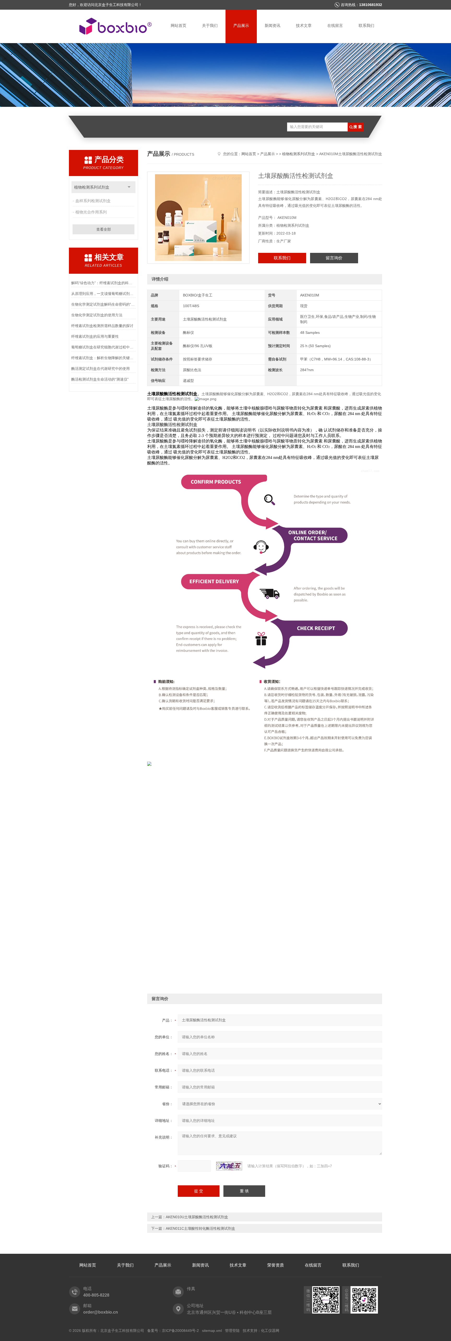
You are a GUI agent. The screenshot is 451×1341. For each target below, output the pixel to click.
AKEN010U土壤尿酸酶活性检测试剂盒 (197, 1217)
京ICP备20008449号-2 (180, 1330)
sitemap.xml (212, 1330)
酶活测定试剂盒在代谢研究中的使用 (100, 368)
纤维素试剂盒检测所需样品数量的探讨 (102, 326)
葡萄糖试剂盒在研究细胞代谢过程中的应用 (103, 347)
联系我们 (366, 25)
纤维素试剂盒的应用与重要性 (95, 336)
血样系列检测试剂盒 (93, 201)
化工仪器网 (270, 1330)
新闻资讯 (272, 25)
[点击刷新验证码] (229, 1166)
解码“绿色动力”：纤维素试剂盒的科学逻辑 (103, 283)
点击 (129, 187)
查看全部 (103, 229)
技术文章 (304, 25)
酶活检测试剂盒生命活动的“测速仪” (100, 379)
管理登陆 (232, 1330)
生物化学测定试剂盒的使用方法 (96, 315)
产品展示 (241, 25)
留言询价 (334, 258)
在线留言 (335, 25)
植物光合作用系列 (91, 212)
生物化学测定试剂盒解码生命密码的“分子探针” (103, 304)
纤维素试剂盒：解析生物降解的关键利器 (103, 358)
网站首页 (178, 25)
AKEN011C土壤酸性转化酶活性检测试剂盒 (200, 1228)
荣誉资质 (275, 1265)
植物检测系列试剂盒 (91, 187)
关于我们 (210, 25)
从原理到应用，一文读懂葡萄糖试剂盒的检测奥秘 (103, 293)
